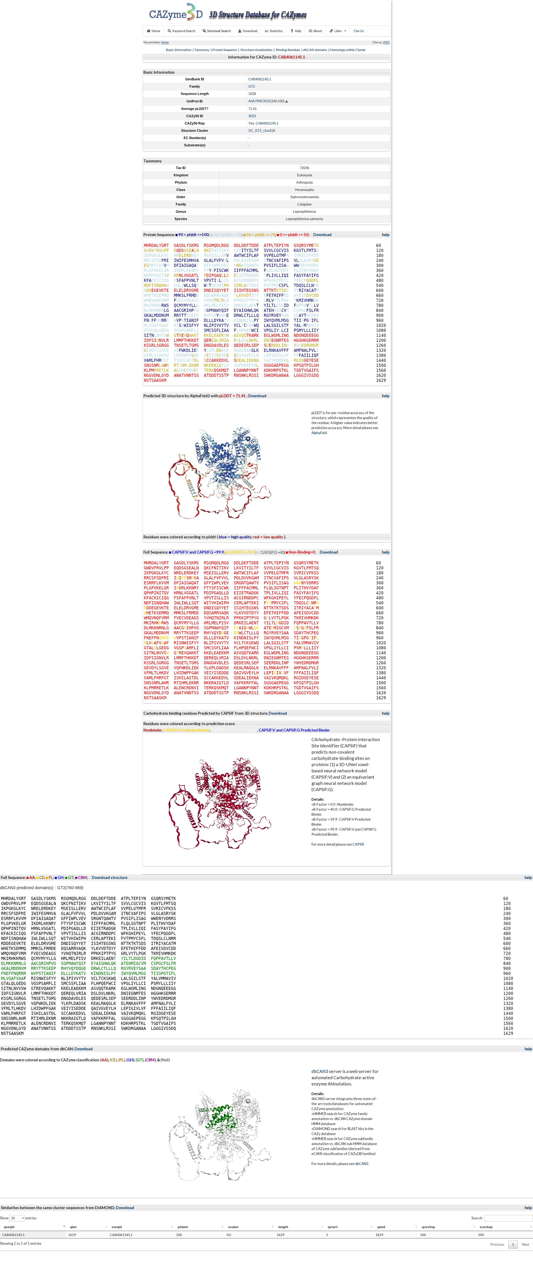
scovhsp (486, 1227)
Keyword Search (183, 31)
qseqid (9, 1227)
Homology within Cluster (348, 50)
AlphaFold (319, 433)
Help (298, 31)
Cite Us (359, 31)
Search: (477, 1218)
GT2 (251, 86)
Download (250, 31)
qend (381, 1227)
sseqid (117, 1227)
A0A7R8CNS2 (259, 101)
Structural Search (219, 31)
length (283, 1227)
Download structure (109, 877)
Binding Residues (288, 50)
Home (156, 31)
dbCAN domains (315, 50)
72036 (304, 168)
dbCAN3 (319, 1071)
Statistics (276, 31)
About (318, 31)
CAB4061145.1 (259, 79)
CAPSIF (358, 844)
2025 (386, 42)
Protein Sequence (225, 50)
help (386, 234)
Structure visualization (256, 50)
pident (183, 1227)
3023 (252, 116)
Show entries (18, 1218)
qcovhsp (428, 1227)
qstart (333, 1227)
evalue (233, 1227)
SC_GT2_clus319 (261, 130)
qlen (73, 1227)
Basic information (179, 50)
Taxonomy (202, 50)
